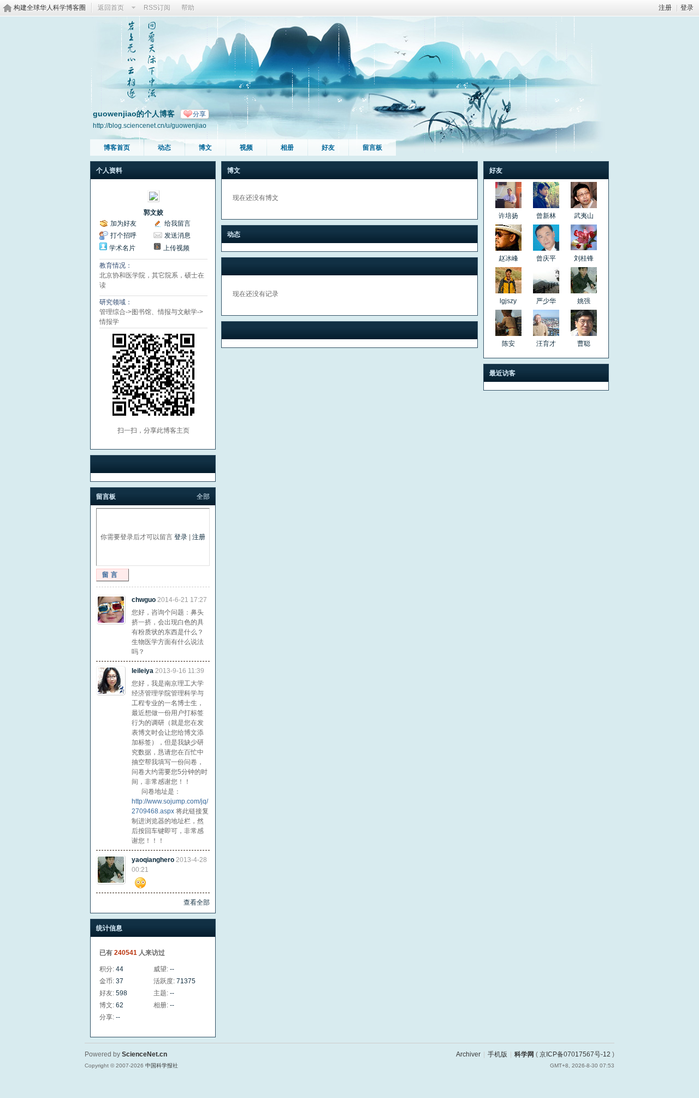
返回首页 (111, 7)
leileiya (142, 671)
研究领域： (115, 302)
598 (121, 993)
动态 (164, 147)
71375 (186, 981)
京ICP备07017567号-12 (575, 1054)
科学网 (524, 1054)
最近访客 (502, 373)
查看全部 (196, 902)
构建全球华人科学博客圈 (50, 7)
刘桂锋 (584, 258)
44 (119, 969)
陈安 (508, 343)
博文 (205, 147)
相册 (287, 147)
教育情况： (115, 265)
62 (119, 1005)
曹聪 (583, 343)
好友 (328, 147)
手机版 (497, 1054)
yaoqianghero (153, 860)
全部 (203, 496)
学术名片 (122, 248)
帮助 (187, 7)
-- (172, 969)
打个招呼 (123, 235)
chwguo (144, 600)
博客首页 (117, 147)
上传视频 (176, 248)
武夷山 (584, 216)
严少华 (546, 301)
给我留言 (177, 223)
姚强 (583, 301)
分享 (199, 114)
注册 (665, 7)
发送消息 (177, 235)
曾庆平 (546, 258)
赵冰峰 (508, 258)
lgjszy (508, 301)
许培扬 (508, 216)
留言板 (372, 147)
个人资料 (109, 170)
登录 (687, 7)
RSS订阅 (157, 7)
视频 (246, 147)
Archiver (468, 1054)
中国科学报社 (161, 1065)
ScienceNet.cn (144, 1054)
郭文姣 (153, 212)
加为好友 (123, 223)
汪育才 (546, 343)
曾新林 (546, 216)
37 (119, 981)
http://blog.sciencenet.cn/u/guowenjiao (149, 125)
